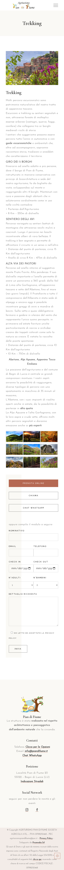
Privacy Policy (46, 838)
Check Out (40, 562)
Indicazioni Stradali (32, 781)
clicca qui (37, 859)
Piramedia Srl (38, 842)
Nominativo (17, 531)
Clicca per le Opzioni (38, 747)
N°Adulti (15, 578)
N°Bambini (39, 578)
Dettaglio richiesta (23, 594)
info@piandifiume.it (36, 751)
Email (12, 546)
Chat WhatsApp (32, 755)
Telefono (40, 546)
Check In (15, 562)
